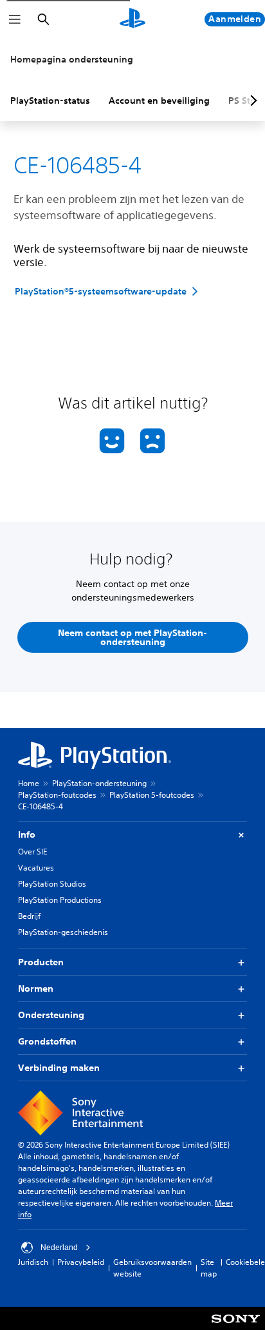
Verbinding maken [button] (59, 1068)
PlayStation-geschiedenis (63, 932)
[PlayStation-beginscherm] (132, 19)
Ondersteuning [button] (51, 1015)
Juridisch (33, 1262)
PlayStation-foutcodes (57, 794)
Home (28, 783)
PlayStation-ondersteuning (99, 783)
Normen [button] (35, 988)
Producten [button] (41, 962)
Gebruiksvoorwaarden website (152, 1268)
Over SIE (32, 851)
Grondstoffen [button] (47, 1041)
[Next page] (251, 100)
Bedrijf (29, 916)
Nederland (59, 1247)
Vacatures (36, 867)
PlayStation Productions (60, 899)
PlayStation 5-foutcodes (151, 794)
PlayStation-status (50, 100)
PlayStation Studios (52, 883)
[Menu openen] (15, 19)
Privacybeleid (80, 1262)
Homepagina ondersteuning (71, 59)
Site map (209, 1268)
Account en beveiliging (159, 100)
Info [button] (26, 834)
